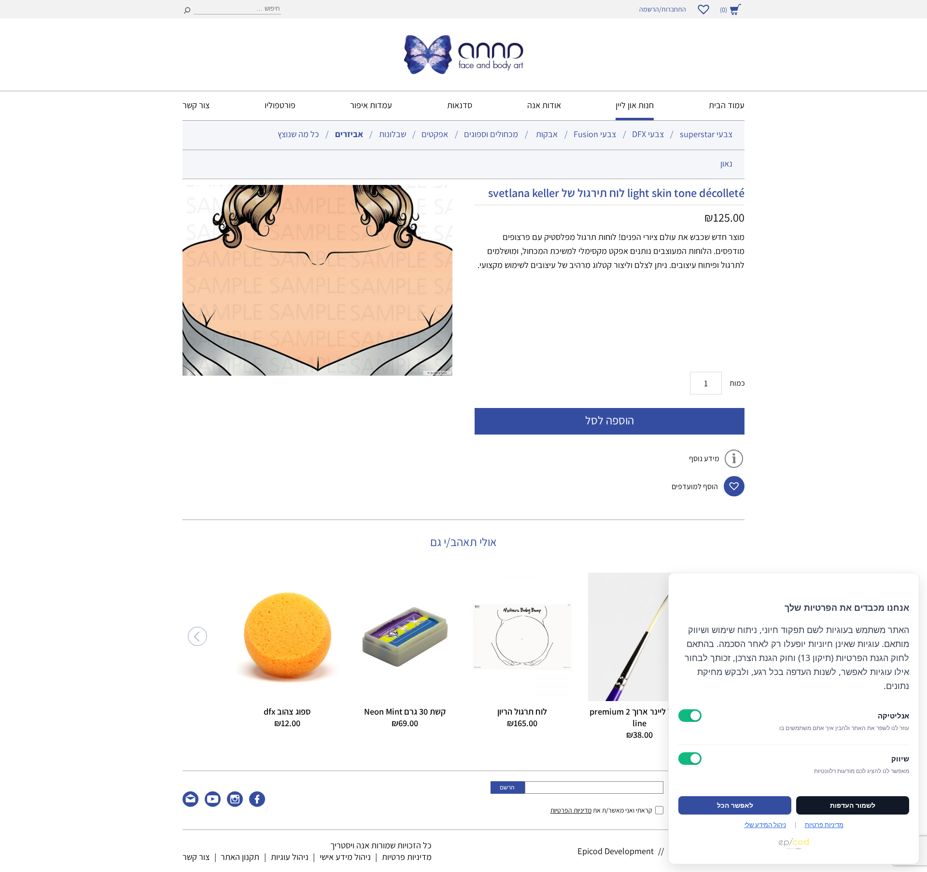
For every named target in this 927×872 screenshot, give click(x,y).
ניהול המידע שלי (765, 824)
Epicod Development (615, 851)
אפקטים (434, 134)
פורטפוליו (280, 105)
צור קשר (196, 105)
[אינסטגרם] (235, 803)
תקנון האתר (240, 856)
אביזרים (349, 134)
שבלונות (392, 134)
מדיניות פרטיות (407, 856)
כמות (737, 383)
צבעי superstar (706, 134)
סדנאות (459, 105)
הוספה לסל (609, 420)
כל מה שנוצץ (298, 134)
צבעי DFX (648, 134)
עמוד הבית (726, 105)
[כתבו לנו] (190, 803)
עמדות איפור (371, 105)
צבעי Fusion (595, 134)
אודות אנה (544, 105)
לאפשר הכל (735, 805)
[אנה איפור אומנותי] (463, 71)
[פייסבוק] (257, 803)
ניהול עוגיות (290, 856)
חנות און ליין (635, 105)
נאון (726, 163)
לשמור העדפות (852, 805)
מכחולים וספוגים (491, 134)
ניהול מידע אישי (345, 856)
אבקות (547, 134)
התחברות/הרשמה (662, 9)
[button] (734, 486)
